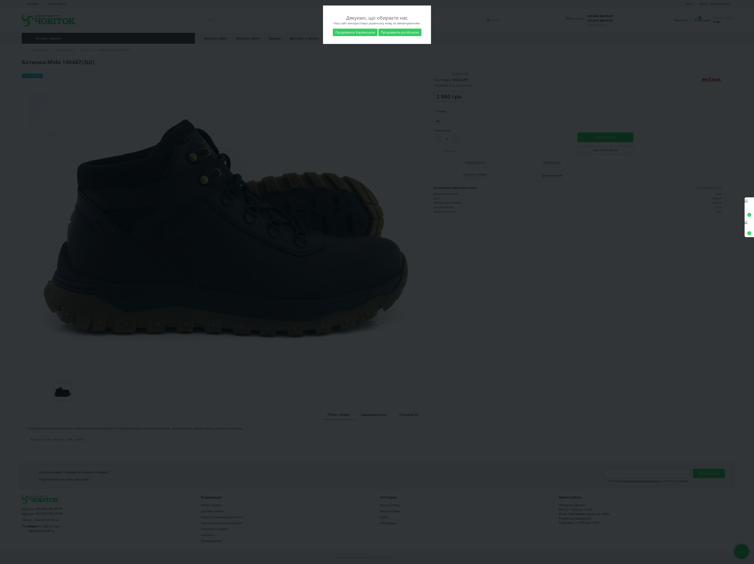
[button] (749, 228)
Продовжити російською (400, 32)
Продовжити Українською (355, 32)
